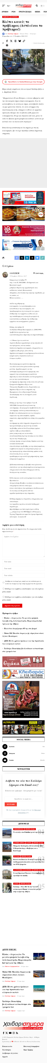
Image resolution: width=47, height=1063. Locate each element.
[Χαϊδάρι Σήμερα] (23, 6)
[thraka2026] (23, 661)
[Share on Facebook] (7, 41)
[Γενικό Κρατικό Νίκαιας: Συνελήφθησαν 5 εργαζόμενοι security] (7, 874)
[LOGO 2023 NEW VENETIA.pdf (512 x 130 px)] (23, 230)
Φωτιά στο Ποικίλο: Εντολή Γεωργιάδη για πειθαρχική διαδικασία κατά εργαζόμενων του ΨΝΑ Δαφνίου (28, 861)
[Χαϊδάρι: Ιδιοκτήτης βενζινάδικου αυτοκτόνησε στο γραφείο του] (39, 1003)
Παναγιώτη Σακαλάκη (33, 1041)
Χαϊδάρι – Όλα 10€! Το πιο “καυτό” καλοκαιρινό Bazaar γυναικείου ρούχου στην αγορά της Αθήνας (27, 889)
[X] (6, 1033)
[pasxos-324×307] (20, 699)
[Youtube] (23, 760)
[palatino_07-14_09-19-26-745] (23, 213)
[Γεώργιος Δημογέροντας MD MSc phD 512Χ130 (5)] (23, 244)
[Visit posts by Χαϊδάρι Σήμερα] (3, 34)
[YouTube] (10, 1033)
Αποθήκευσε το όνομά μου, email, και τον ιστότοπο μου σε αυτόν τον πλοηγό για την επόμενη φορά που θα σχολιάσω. (23, 582)
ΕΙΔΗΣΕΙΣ (6, 17)
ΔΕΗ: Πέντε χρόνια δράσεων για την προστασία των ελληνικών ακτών (15, 989)
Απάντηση (39, 273)
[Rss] (17, 1033)
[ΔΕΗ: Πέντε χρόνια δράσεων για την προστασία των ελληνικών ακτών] (39, 988)
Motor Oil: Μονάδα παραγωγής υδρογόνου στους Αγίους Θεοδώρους (16, 974)
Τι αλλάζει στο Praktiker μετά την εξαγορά (28, 832)
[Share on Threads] (15, 41)
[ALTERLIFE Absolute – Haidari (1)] (23, 727)
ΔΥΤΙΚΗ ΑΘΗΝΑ (19, 843)
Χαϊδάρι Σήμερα (13, 34)
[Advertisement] (23, 163)
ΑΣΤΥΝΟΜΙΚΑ (18, 870)
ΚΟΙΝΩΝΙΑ (14, 17)
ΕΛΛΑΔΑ (16, 856)
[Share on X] (11, 41)
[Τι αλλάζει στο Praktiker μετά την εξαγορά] (7, 833)
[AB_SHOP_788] (23, 197)
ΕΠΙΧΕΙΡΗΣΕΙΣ (18, 829)
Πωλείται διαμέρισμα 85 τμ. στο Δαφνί (20, 628)
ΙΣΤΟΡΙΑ (29, 843)
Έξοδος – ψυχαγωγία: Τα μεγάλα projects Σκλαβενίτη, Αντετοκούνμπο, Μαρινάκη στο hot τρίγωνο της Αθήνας (22, 621)
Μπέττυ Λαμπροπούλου (12, 966)
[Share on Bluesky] (20, 41)
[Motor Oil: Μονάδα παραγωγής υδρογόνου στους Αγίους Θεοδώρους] (39, 973)
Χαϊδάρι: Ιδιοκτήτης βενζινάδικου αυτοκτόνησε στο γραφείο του (16, 1004)
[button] (4, 5)
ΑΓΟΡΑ (16, 884)
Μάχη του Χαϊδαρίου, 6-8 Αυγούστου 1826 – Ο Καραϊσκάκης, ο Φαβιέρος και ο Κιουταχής (28, 848)
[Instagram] (23, 753)
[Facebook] (23, 746)
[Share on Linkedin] (27, 258)
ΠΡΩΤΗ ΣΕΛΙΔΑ (30, 829)
